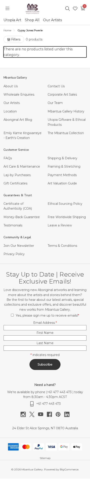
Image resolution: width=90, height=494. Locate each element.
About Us (10, 86)
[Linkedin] (66, 414)
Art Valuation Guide (62, 183)
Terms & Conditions (62, 246)
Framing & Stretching (64, 166)
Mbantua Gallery (15, 77)
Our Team (55, 103)
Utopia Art (12, 20)
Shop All (32, 20)
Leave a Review (60, 225)
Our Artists (52, 20)
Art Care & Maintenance (21, 166)
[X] (33, 414)
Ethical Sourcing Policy (65, 204)
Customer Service (16, 150)
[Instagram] (25, 414)
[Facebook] (51, 414)
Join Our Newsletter (18, 246)
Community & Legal (17, 237)
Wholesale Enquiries (18, 94)
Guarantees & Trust (17, 195)
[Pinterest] (59, 414)
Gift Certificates (15, 183)
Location (10, 111)
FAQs (7, 158)
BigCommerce (69, 469)
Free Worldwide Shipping (67, 217)
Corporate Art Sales (62, 94)
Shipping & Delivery (62, 158)
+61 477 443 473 (60, 392)
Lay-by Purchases (17, 175)
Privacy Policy (14, 254)
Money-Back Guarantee (21, 217)
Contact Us (56, 86)
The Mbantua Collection (66, 133)
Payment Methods (62, 175)
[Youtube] (42, 414)
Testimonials (12, 225)
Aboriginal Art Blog (17, 120)
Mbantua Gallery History (66, 111)
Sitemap (45, 458)
